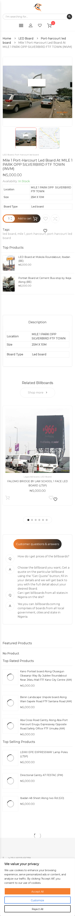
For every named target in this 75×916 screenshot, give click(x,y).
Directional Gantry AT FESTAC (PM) (41, 775)
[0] (51, 26)
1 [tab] (28, 520)
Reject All (37, 909)
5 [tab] (43, 520)
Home (7, 38)
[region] (37, 887)
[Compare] (55, 218)
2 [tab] (32, 520)
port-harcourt (36, 233)
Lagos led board (31, 476)
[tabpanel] (37, 455)
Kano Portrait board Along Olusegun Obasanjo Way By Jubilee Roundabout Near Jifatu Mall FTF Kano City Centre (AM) (46, 675)
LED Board (25, 38)
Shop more (36, 392)
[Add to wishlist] (46, 224)
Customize (37, 900)
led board (9, 233)
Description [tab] (37, 322)
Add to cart (24, 218)
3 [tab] (36, 520)
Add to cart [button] (7, 498)
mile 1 (21, 233)
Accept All (37, 891)
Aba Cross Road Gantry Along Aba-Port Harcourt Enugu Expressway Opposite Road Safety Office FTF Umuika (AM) (44, 724)
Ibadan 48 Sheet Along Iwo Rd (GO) (42, 798)
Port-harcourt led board (27, 154)
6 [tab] (47, 520)
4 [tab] (39, 520)
